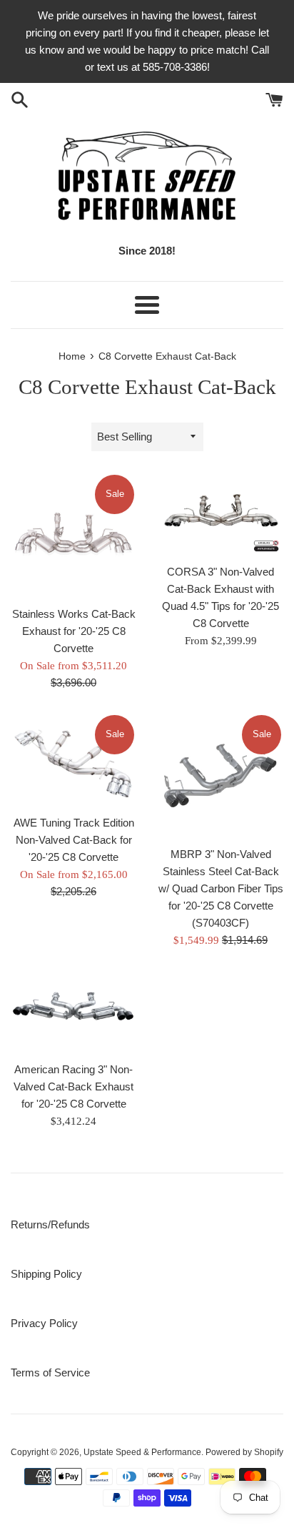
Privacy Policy (44, 1323)
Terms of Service (50, 1372)
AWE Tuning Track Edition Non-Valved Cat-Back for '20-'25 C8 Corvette (74, 840)
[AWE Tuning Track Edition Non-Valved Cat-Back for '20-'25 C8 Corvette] (73, 760)
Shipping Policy (46, 1274)
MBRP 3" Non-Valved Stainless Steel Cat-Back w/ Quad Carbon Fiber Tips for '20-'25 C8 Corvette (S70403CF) (220, 888)
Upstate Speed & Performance (142, 1452)
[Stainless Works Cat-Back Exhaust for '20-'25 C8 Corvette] (73, 535)
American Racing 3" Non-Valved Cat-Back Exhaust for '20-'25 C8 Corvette (73, 1086)
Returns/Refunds (50, 1224)
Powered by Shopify (244, 1452)
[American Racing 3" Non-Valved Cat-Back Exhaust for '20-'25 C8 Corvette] (73, 1012)
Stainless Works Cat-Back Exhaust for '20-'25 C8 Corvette (74, 631)
